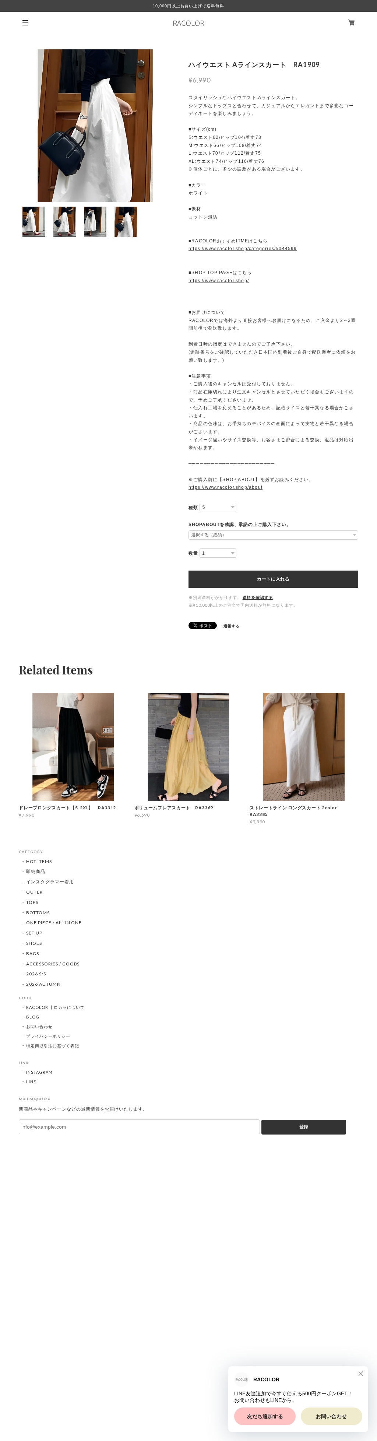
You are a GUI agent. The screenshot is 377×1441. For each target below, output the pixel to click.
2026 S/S (36, 974)
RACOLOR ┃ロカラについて (55, 1007)
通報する (231, 626)
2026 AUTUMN (43, 984)
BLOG (32, 1016)
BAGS (32, 953)
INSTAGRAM (39, 1072)
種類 (193, 507)
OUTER (34, 892)
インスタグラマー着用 (50, 881)
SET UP (34, 933)
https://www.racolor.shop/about (225, 487)
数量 (193, 553)
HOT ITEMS (39, 861)
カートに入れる (273, 579)
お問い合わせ (39, 1026)
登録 (303, 1126)
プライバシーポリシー (48, 1036)
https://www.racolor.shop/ (218, 280)
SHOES (34, 943)
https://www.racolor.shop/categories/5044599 (242, 248)
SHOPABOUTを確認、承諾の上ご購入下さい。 (239, 524)
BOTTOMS (38, 912)
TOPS (32, 902)
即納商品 (35, 871)
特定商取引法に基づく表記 (52, 1045)
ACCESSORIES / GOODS (53, 964)
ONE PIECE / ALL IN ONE (54, 922)
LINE (31, 1081)
